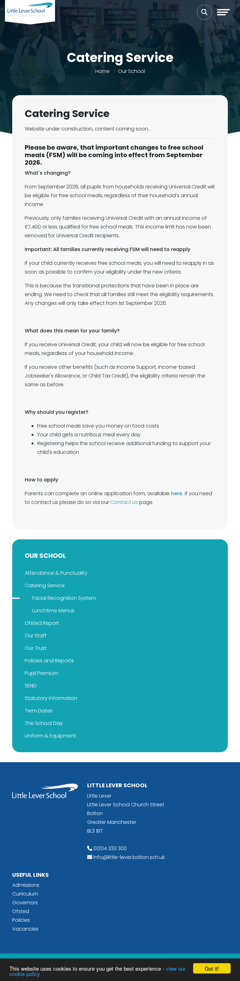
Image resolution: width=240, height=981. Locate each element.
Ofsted (20, 911)
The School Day (44, 723)
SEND (31, 685)
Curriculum (25, 893)
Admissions (25, 885)
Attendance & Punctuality (56, 573)
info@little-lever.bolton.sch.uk (129, 857)
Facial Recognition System (64, 598)
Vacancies (25, 928)
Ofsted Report (42, 623)
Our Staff (36, 635)
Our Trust (36, 648)
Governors (25, 902)
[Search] (204, 12)
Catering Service (45, 585)
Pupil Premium (41, 673)
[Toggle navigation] (223, 12)
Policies (21, 920)
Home (102, 71)
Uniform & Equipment (50, 735)
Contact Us (124, 502)
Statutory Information (51, 698)
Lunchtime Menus (53, 610)
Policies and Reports (49, 660)
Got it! (212, 968)
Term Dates (38, 710)
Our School (131, 71)
